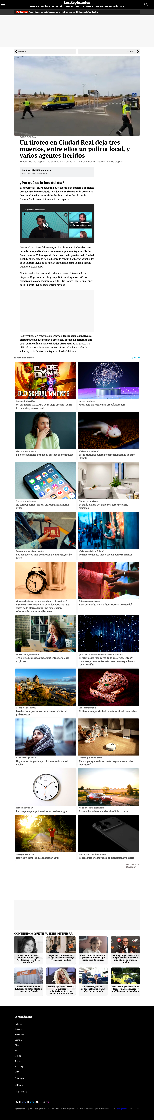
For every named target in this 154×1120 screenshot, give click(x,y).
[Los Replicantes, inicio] (77, 3)
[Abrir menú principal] (3, 4)
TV (82, 6)
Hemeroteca (21, 1092)
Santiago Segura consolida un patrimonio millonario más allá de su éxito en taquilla (125, 958)
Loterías (19, 1085)
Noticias (34, 6)
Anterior (21, 51)
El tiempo (19, 1078)
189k (23, 1102)
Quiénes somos (21, 1109)
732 (47, 1102)
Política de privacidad (69, 1109)
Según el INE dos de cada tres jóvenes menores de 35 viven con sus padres (61, 957)
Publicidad (44, 1109)
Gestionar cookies (103, 1109)
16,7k (31, 1102)
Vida (122, 6)
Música (89, 6)
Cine (77, 6)
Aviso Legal (33, 1109)
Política (45, 6)
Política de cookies (87, 1109)
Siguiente (132, 51)
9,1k (40, 1102)
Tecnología (111, 6)
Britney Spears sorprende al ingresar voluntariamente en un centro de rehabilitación (61, 990)
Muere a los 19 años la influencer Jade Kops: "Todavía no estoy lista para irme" (28, 958)
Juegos (99, 6)
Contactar (54, 1109)
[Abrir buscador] (146, 4)
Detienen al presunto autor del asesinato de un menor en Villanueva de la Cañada (125, 989)
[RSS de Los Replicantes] (16, 1102)
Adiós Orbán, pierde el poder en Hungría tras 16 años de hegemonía (93, 989)
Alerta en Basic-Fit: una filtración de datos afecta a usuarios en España (28, 989)
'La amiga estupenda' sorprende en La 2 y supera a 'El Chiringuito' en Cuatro (57, 12)
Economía (57, 6)
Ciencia (69, 6)
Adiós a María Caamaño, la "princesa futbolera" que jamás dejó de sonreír (93, 957)
